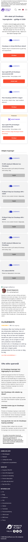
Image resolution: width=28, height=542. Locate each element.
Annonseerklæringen (5, 5)
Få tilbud (14, 55)
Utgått (14, 175)
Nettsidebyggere (6, 454)
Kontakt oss (5, 497)
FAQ (3, 500)
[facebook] (14, 531)
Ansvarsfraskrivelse (6, 503)
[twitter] (17, 531)
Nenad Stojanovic (12, 290)
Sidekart (4, 506)
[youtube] (20, 531)
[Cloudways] (14, 49)
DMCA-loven (5, 517)
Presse (4, 520)
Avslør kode (14, 81)
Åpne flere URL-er (6, 484)
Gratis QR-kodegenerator (8, 473)
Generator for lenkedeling (8, 475)
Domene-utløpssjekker (7, 478)
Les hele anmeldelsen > (8, 355)
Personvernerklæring (7, 511)
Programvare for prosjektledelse (9, 462)
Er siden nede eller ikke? (7, 481)
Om (3, 491)
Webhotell (4, 456)
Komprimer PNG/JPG (7, 470)
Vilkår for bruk (5, 514)
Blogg (3, 494)
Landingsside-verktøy (7, 459)
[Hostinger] (14, 129)
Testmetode (5, 508)
